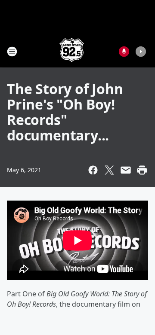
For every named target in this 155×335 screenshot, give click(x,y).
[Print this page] (142, 170)
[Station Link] (71, 51)
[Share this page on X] (109, 170)
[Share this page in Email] (126, 170)
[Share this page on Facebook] (93, 170)
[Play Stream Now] (141, 51)
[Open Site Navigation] (12, 51)
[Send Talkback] (124, 51)
